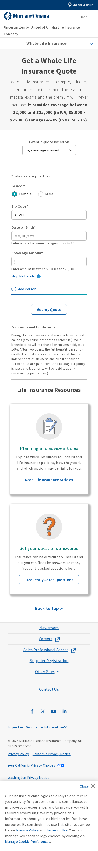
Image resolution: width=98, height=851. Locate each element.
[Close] (89, 784)
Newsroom (49, 627)
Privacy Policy (18, 754)
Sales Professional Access (45, 649)
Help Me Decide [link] (23, 276)
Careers (45, 638)
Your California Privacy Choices (32, 765)
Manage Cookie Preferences (27, 841)
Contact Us (49, 689)
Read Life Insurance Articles (49, 479)
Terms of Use (57, 830)
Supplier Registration (49, 660)
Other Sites (45, 671)
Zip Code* (19, 206)
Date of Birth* (23, 227)
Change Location (83, 4)
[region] (49, 816)
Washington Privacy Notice (28, 777)
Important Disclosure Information (36, 727)
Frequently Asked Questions (49, 579)
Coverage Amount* (28, 253)
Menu (85, 16)
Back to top (47, 608)
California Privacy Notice (52, 754)
